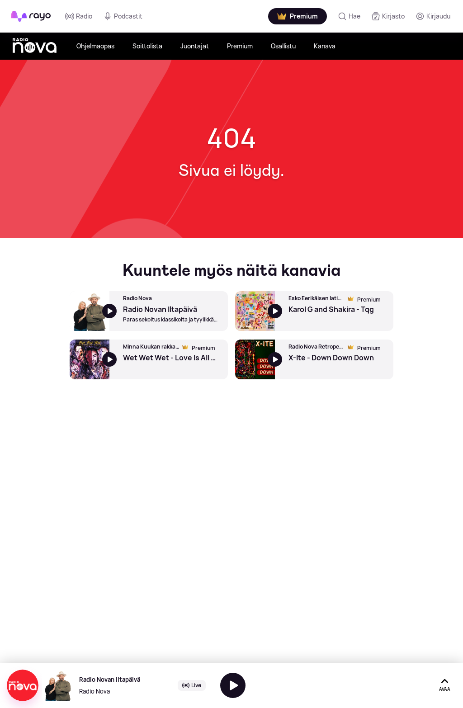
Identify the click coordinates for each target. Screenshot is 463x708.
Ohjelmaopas (95, 46)
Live (196, 685)
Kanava (324, 46)
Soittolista (147, 46)
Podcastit (128, 16)
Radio (84, 16)
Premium (240, 46)
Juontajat (194, 46)
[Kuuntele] (233, 685)
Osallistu (283, 46)
